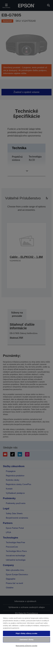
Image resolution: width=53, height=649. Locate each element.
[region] (26, 631)
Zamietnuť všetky (26, 639)
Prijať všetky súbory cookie (26, 633)
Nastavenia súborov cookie (26, 646)
